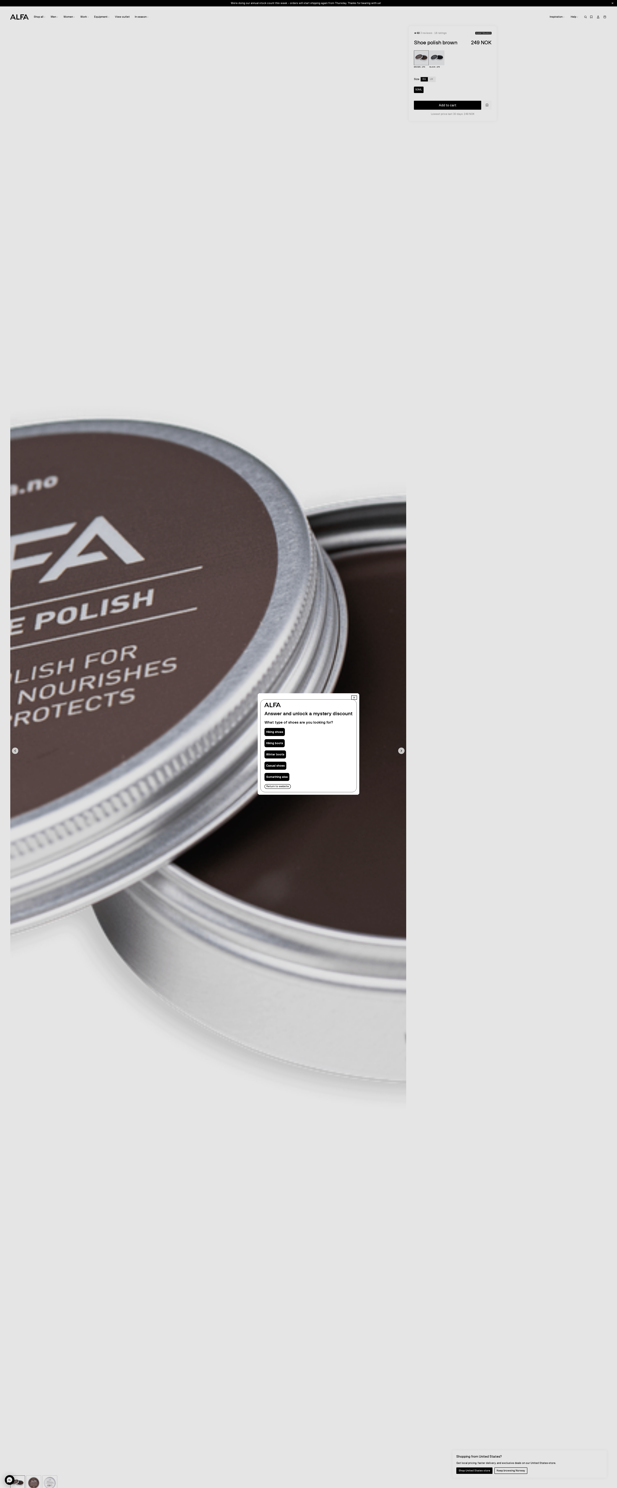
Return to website (277, 786)
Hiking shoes (274, 732)
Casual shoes (275, 765)
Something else (277, 777)
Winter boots (275, 754)
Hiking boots (274, 743)
